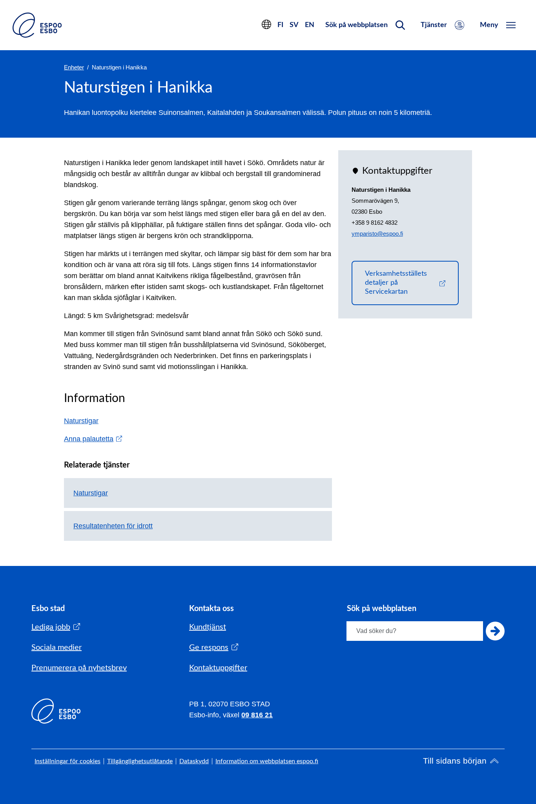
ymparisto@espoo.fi (377, 233)
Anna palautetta (93, 439)
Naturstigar (81, 421)
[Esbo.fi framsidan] (37, 25)
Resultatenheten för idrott (113, 526)
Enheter (74, 67)
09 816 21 (257, 715)
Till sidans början (455, 760)
